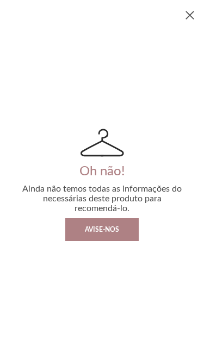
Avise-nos (102, 229)
